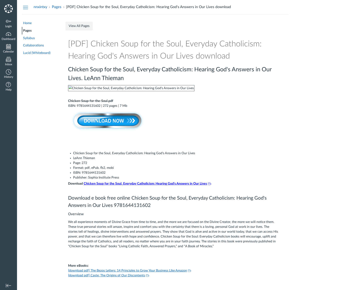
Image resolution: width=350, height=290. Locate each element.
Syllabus (29, 38)
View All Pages (79, 26)
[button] (8, 74)
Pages (27, 30)
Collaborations (33, 45)
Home (27, 23)
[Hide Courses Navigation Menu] (25, 7)
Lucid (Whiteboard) (36, 53)
